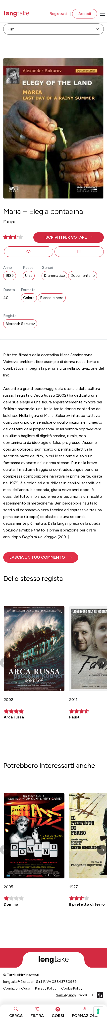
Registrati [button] (58, 13)
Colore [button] (29, 298)
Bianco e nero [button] (51, 298)
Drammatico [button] (54, 275)
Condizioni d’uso (16, 988)
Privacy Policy (45, 988)
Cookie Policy (71, 988)
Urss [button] (28, 275)
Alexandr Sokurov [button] (20, 324)
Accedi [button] (84, 13)
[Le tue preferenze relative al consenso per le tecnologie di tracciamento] (98, 1011)
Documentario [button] (82, 275)
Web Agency (66, 995)
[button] (68, 237)
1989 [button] (9, 275)
